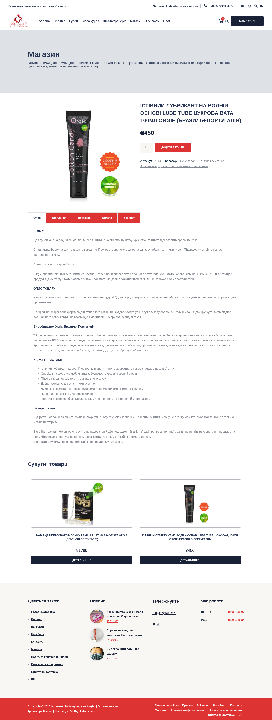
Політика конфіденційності (49, 656)
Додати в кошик (172, 147)
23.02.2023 (112, 658)
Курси (73, 21)
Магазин (136, 21)
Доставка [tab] (84, 217)
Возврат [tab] (129, 217)
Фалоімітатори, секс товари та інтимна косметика (174, 166)
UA (262, 6)
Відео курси (90, 21)
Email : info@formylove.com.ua (178, 5)
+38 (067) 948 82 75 (221, 5)
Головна (43, 21)
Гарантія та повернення (47, 664)
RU (33, 679)
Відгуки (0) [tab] (59, 217)
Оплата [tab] (107, 217)
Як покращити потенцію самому (123, 651)
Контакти (152, 21)
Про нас (59, 21)
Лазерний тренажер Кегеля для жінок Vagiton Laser (125, 614)
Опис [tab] (37, 217)
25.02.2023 (112, 621)
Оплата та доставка (44, 671)
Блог (166, 21)
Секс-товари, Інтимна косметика (202, 161)
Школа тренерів (114, 21)
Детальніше (81, 560)
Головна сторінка (43, 611)
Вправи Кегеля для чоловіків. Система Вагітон (125, 633)
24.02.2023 (112, 640)
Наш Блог (37, 634)
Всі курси (37, 626)
